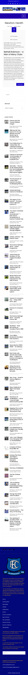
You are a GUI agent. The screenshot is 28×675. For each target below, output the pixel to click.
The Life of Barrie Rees (15, 475)
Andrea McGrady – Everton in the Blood (16, 191)
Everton (9, 47)
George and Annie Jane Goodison (15, 494)
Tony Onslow (14, 36)
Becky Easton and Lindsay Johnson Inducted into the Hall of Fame (15, 278)
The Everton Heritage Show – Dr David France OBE (16, 317)
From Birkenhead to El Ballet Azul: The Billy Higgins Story (16, 429)
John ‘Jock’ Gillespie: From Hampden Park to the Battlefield (16, 438)
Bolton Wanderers (17, 45)
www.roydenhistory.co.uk (8, 664)
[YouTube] (9, 550)
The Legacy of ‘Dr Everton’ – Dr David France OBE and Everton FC (15, 202)
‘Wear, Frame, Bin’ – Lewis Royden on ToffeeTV (16, 267)
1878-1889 (7, 43)
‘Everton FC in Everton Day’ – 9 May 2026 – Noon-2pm (16, 299)
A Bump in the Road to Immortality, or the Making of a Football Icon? (16, 157)
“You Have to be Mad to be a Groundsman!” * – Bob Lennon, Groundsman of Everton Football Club (16, 215)
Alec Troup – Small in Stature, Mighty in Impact (16, 379)
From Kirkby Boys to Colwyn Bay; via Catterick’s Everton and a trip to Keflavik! (16, 145)
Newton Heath (14, 47)
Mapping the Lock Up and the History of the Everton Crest (16, 409)
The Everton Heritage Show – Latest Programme (16, 246)
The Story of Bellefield (16, 468)
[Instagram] (7, 550)
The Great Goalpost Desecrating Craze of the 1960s (16, 419)
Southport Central (10, 48)
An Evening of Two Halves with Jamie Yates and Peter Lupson (15, 289)
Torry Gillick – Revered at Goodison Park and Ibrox (16, 337)
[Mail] (11, 550)
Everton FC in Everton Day (16, 308)
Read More (20, 84)
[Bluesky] (13, 550)
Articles (11, 43)
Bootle (5, 47)
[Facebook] (3, 550)
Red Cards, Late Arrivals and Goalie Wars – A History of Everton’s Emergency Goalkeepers (16, 356)
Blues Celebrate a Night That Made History (15, 388)
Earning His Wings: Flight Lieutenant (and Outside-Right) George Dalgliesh (16, 228)
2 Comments (15, 39)
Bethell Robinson (8, 45)
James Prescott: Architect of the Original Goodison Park (15, 257)
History (14, 43)
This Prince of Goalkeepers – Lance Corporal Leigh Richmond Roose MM (16, 399)
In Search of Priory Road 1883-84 (15, 448)
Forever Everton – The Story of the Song (16, 511)
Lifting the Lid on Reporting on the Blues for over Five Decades (15, 368)
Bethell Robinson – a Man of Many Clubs (13, 53)
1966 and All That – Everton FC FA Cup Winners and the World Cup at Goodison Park (15, 133)
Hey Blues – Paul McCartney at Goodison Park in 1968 (16, 327)
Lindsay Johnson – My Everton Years (16, 237)
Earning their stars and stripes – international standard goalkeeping (15, 458)
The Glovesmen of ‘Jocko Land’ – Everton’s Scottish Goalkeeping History (16, 181)
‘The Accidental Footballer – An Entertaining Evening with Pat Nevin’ (16, 485)
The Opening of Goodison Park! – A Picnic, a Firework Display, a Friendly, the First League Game (16, 522)
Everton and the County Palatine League (15, 122)
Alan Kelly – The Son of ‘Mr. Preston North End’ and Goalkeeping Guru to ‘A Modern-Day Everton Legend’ (16, 169)
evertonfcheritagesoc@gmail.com (11, 667)
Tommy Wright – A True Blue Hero (15, 503)
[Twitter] (5, 550)
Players (8, 44)
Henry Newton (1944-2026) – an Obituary (16, 346)
